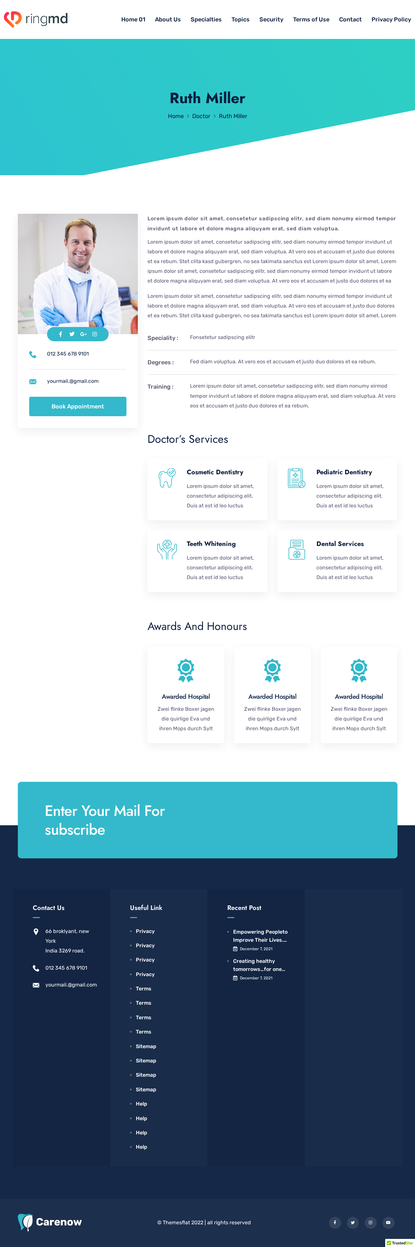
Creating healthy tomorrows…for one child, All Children (257, 966)
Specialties (206, 19)
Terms (143, 989)
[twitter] (353, 1223)
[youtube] (389, 1223)
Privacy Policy (391, 19)
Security (271, 19)
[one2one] (35, 19)
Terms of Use (311, 19)
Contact (350, 19)
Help (141, 1104)
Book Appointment (78, 406)
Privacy (145, 931)
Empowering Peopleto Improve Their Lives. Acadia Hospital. (260, 936)
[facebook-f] (335, 1223)
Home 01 (133, 19)
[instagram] (371, 1223)
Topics (240, 19)
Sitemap (146, 1046)
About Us (168, 19)
